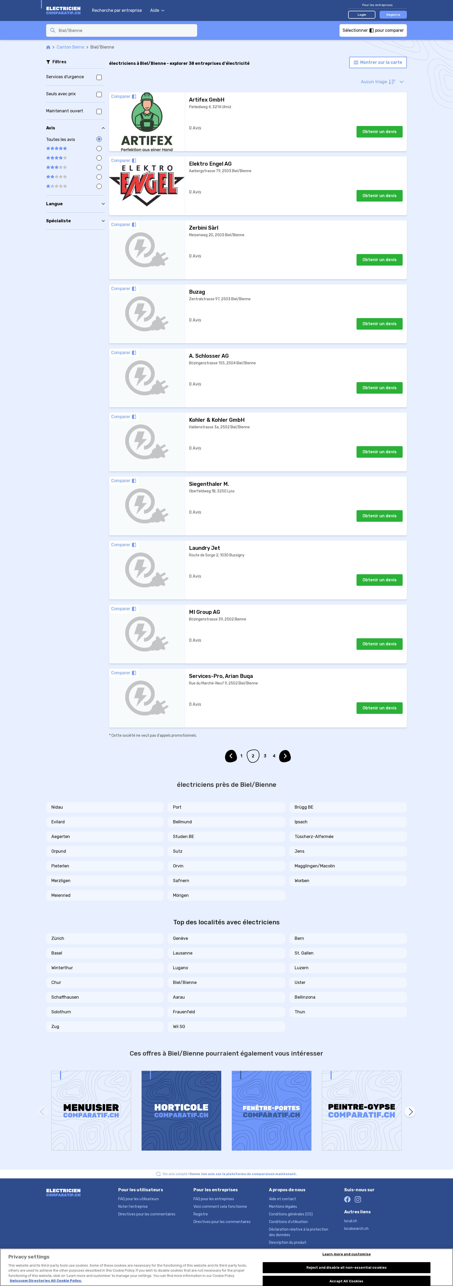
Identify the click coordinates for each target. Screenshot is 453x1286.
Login (362, 15)
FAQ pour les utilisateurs (138, 1199)
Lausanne (182, 953)
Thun (300, 1011)
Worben (302, 880)
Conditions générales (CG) (291, 1214)
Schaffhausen (65, 997)
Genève (180, 938)
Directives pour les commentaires (146, 1214)
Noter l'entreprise (133, 1206)
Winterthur (62, 967)
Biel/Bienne (185, 982)
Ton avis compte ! (230, 1174)
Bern (299, 938)
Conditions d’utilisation (288, 1222)
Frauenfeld (184, 1011)
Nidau (57, 807)
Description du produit (287, 1242)
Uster (300, 982)
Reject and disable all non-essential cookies (346, 1267)
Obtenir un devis (380, 131)
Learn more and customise (346, 1254)
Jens (299, 851)
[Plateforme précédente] (43, 1111)
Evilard (58, 821)
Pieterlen (60, 865)
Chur (56, 982)
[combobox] (126, 30)
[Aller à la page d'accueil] (66, 10)
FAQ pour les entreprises (213, 1199)
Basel (56, 953)
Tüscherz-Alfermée (314, 836)
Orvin (178, 865)
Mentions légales (283, 1206)
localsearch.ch (356, 1228)
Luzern (302, 967)
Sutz (177, 851)
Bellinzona (305, 997)
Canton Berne (70, 47)
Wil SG (179, 1026)
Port (177, 807)
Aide (154, 10)
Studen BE (183, 836)
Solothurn (61, 1011)
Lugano (180, 967)
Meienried (61, 895)
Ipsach (301, 821)
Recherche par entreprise (117, 10)
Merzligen (61, 880)
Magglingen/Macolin (315, 865)
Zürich (57, 938)
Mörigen (181, 895)
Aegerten (60, 836)
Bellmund (182, 821)
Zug (55, 1026)
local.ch (350, 1221)
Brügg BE (304, 807)
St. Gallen (304, 953)
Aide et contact (282, 1199)
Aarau (179, 997)
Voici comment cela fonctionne (220, 1206)
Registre (393, 15)
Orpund (58, 851)
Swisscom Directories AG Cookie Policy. (46, 1281)
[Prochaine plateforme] (410, 1111)
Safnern (181, 880)
